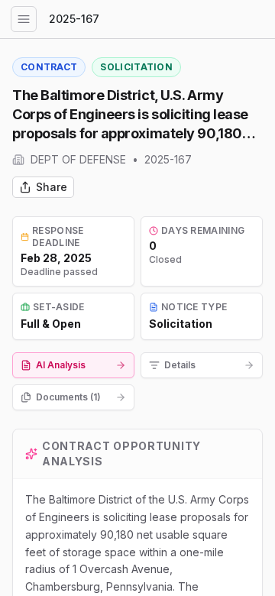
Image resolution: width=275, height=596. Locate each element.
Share (51, 186)
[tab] (73, 365)
